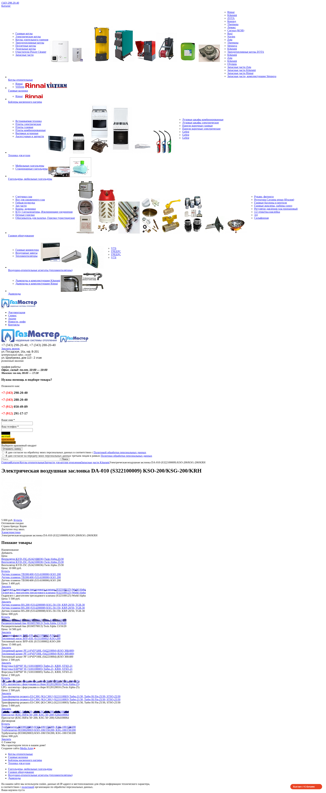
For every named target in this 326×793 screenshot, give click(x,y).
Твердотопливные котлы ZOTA (245, 51)
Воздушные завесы (26, 252)
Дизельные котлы (25, 48)
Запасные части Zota (239, 67)
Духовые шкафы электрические (200, 122)
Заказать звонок (10, 348)
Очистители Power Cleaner (30, 51)
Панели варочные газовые (197, 125)
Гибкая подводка (25, 202)
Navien (231, 36)
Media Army (27, 748)
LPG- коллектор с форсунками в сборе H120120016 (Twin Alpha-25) (40, 681)
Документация (16, 312)
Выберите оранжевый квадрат (19, 445)
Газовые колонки (18, 90)
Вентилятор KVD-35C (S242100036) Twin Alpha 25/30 (32, 559)
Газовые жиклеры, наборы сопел (273, 205)
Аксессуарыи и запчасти (29, 136)
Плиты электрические (28, 124)
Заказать (6, 586)
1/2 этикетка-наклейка (267, 211)
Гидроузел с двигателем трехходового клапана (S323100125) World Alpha (43, 589)
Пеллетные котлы (25, 45)
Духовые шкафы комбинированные (202, 119)
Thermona (232, 24)
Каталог (6, 5)
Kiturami (232, 15)
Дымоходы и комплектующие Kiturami (37, 280)
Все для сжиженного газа (30, 199)
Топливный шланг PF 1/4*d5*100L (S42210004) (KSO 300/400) (37, 650)
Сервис (12, 315)
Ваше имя (8, 420)
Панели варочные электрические (201, 128)
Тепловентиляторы (26, 255)
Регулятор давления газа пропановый (276, 208)
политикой (28, 787)
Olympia (232, 64)
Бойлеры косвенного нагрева (25, 101)
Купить (5, 571)
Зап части (21, 205)
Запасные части (24, 54)
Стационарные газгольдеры (31, 168)
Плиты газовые (24, 127)
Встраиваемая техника (28, 121)
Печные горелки (25, 214)
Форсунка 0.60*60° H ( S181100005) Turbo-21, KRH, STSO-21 (37, 665)
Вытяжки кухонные (26, 133)
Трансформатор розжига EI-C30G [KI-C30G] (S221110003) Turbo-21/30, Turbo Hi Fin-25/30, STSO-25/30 (60, 696)
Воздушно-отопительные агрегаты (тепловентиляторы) (40, 270)
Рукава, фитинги (264, 196)
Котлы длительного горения (31, 39)
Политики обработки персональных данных (126, 455)
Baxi (229, 33)
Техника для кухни (19, 155)
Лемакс (231, 27)
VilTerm (19, 86)
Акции (12, 318)
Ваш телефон (10, 426)
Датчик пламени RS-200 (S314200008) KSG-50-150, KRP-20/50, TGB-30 (43, 604)
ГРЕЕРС (116, 251)
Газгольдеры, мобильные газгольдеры (30, 178)
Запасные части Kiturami (241, 70)
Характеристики (11, 532)
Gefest (185, 131)
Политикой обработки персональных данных (120, 452)
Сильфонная (261, 217)
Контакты (14, 324)
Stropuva (232, 45)
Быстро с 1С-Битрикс (304, 786)
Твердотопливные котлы (29, 42)
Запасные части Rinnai (240, 73)
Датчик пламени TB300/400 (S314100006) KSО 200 (31, 574)
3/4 (256, 214)
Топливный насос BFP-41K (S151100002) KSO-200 (30, 635)
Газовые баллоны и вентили (270, 202)
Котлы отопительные (20, 79)
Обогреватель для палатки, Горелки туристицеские (45, 217)
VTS (113, 248)
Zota (229, 39)
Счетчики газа (23, 196)
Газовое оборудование (21, 235)
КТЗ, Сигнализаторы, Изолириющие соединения (44, 211)
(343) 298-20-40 (10, 2)
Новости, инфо (17, 321)
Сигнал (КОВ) (235, 30)
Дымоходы (14, 293)
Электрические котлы (28, 36)
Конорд (231, 21)
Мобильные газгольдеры (29, 165)
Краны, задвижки (25, 208)
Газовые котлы (24, 33)
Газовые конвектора (27, 249)
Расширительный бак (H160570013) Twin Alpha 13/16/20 (33, 620)
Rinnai (230, 12)
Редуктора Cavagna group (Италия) (274, 199)
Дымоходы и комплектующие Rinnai (36, 283)
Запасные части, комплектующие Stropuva (251, 76)
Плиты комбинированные (30, 130)
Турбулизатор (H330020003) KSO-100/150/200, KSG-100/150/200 (38, 726)
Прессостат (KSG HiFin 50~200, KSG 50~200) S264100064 (35, 711)
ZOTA (231, 18)
